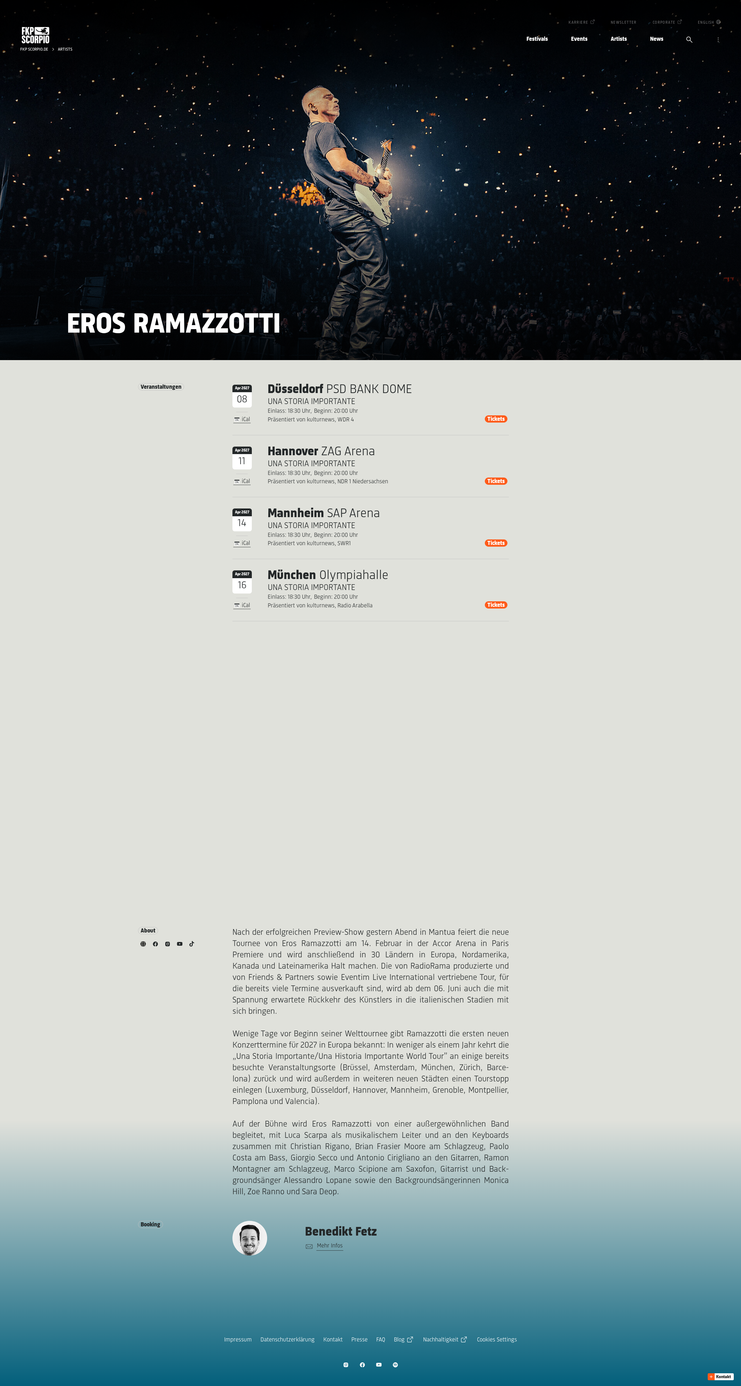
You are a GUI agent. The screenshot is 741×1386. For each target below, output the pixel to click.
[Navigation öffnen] (718, 40)
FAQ (380, 1340)
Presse (359, 1340)
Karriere (578, 23)
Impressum (238, 1340)
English (706, 23)
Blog (399, 1340)
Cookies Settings (497, 1340)
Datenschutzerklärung (288, 1340)
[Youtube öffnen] (379, 1365)
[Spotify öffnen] (395, 1365)
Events (579, 39)
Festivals (537, 39)
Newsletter (624, 23)
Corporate (664, 23)
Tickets (496, 419)
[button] (721, 1376)
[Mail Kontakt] (308, 1247)
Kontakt (333, 1340)
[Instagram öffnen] (346, 1365)
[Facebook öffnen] (362, 1365)
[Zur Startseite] (35, 35)
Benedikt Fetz (341, 1232)
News (656, 39)
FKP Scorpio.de (34, 49)
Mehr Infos (330, 1246)
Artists (619, 39)
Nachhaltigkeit (440, 1340)
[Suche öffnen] (689, 40)
